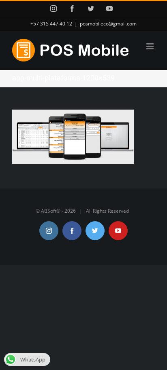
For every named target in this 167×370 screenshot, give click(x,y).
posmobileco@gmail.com (108, 23)
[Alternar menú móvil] (150, 46)
